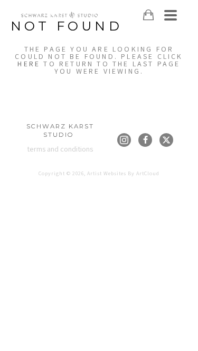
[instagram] (124, 140)
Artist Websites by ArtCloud (123, 173)
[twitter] (166, 140)
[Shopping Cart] (148, 15)
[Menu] (170, 15)
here (28, 63)
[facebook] (145, 140)
